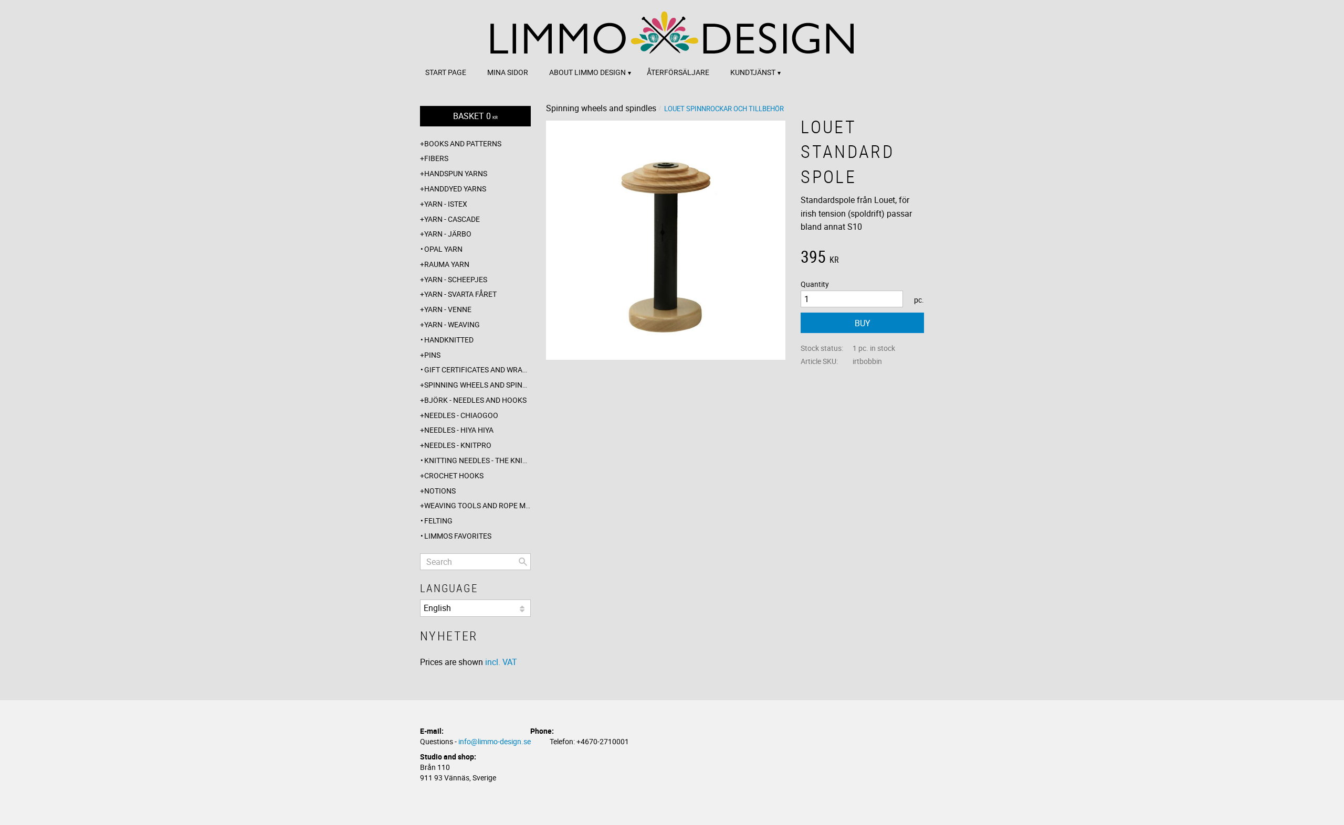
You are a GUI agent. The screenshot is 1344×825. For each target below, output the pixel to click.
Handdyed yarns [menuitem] (455, 189)
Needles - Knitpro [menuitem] (457, 445)
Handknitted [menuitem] (449, 340)
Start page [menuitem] (445, 72)
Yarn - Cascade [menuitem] (452, 219)
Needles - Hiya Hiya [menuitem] (459, 430)
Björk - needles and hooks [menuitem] (475, 400)
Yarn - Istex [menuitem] (445, 204)
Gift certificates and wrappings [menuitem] (477, 369)
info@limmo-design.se (494, 741)
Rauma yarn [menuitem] (446, 264)
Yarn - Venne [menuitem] (447, 309)
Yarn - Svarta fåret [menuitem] (460, 294)
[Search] (523, 562)
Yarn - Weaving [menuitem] (452, 324)
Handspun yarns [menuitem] (455, 173)
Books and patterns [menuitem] (462, 143)
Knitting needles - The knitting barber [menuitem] (477, 460)
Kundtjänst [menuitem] (752, 72)
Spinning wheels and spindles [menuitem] (477, 385)
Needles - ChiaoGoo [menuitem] (461, 415)
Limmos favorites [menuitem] (457, 536)
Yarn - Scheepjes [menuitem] (455, 279)
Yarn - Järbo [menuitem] (447, 234)
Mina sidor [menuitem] (507, 72)
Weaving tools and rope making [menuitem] (477, 505)
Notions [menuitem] (440, 491)
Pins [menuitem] (432, 355)
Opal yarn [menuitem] (443, 249)
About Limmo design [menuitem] (587, 72)
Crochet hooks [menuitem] (454, 475)
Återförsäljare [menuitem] (678, 72)
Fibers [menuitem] (436, 158)
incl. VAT (501, 662)
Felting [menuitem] (438, 521)
